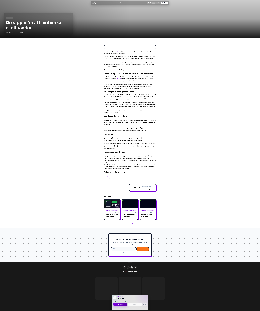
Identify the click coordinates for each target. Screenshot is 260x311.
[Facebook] (128, 267)
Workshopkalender (130, 291)
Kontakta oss (164, 2)
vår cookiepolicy (126, 307)
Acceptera (120, 304)
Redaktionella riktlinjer (153, 294)
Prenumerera (142, 249)
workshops (108, 177)
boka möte (108, 179)
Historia (106, 285)
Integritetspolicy (153, 288)
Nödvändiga (134, 304)
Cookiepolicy (153, 291)
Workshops (122, 2)
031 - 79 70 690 (122, 274)
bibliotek (119, 78)
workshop (118, 52)
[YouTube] (135, 267)
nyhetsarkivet (109, 175)
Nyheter (117, 2)
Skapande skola (130, 294)
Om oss (128, 2)
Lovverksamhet (130, 285)
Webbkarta (153, 297)
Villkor (153, 285)
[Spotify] (131, 267)
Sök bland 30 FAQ (153, 282)
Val (143, 304)
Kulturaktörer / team (106, 288)
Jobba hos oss (107, 294)
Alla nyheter (131, 223)
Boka (159, 2)
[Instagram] (124, 267)
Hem (113, 2)
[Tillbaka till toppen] (130, 261)
